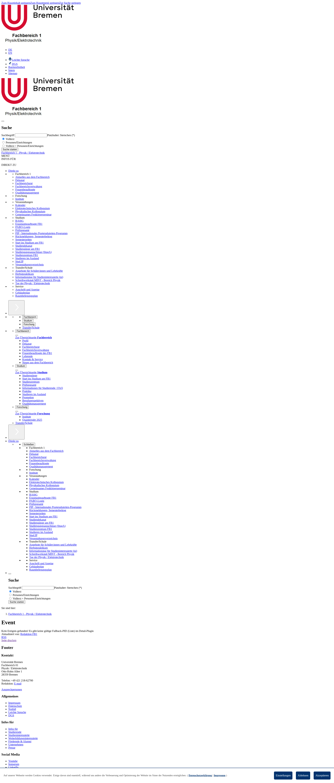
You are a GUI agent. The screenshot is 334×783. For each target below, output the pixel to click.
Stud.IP (19, 261)
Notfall (12, 709)
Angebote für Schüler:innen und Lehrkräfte (39, 270)
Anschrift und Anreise (27, 289)
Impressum (14, 702)
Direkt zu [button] (13, 441)
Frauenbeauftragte (25, 189)
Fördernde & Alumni (19, 741)
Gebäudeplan (22, 292)
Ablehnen (303, 775)
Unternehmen (15, 744)
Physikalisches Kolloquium (30, 211)
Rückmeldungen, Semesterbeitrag (33, 236)
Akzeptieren (322, 775)
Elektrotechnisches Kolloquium (32, 208)
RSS (3, 637)
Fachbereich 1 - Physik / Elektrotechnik (23, 152)
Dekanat (20, 180)
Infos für (13, 728)
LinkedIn (13, 767)
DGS (11, 715)
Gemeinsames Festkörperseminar (33, 214)
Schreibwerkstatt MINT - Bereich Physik (37, 280)
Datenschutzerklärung (200, 775)
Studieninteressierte (19, 735)
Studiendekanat (23, 245)
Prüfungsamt (22, 230)
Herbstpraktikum (24, 273)
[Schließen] (16, 335)
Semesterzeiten (23, 239)
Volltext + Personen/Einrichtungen (24, 145)
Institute (19, 198)
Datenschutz (15, 706)
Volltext (9, 139)
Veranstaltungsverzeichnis (29, 264)
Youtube (13, 761)
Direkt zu (13, 170)
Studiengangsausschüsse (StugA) (33, 252)
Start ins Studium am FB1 (29, 242)
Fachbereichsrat (24, 183)
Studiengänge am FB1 (27, 248)
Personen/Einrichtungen (18, 142)
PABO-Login (22, 227)
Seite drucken (8, 640)
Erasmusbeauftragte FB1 (28, 223)
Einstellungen (283, 775)
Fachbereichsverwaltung (28, 186)
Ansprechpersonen (11, 689)
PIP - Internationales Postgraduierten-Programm (41, 233)
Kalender (20, 205)
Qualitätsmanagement (27, 192)
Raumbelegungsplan (26, 295)
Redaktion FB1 (28, 634)
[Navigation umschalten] (2, 121)
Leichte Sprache (17, 712)
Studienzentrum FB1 (26, 255)
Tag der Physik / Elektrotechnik (32, 283)
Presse (11, 747)
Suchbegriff (8, 135)
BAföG (19, 220)
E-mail (17, 683)
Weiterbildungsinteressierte (23, 738)
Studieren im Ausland (27, 258)
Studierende (14, 732)
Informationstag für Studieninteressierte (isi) (39, 277)
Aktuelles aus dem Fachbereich (32, 177)
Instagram (13, 764)
